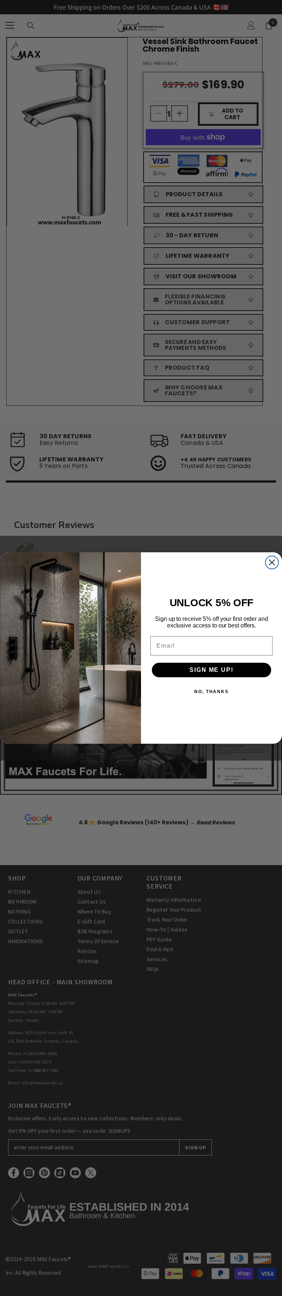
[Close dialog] (271, 562)
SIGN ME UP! (211, 670)
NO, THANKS (211, 691)
